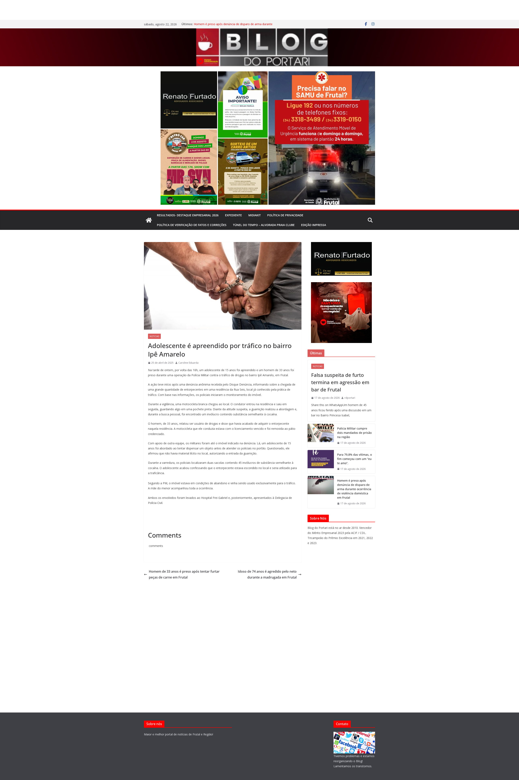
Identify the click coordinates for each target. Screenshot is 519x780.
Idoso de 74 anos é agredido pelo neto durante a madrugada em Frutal (267, 574)
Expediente (233, 215)
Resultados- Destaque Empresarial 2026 (188, 215)
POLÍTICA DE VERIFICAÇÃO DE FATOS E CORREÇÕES (191, 225)
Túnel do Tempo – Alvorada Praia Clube (264, 225)
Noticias (154, 336)
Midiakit (254, 215)
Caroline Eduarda (188, 362)
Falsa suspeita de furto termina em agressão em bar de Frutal (340, 382)
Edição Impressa (313, 225)
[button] (189, 99)
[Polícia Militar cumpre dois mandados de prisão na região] (321, 436)
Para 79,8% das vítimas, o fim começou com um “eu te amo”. (354, 459)
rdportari (349, 398)
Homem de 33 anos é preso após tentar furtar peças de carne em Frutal (184, 574)
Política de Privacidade (285, 215)
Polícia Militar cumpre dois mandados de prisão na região (354, 432)
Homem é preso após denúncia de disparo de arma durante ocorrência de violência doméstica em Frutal (233, 26)
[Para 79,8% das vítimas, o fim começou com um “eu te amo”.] (321, 462)
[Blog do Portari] (149, 220)
